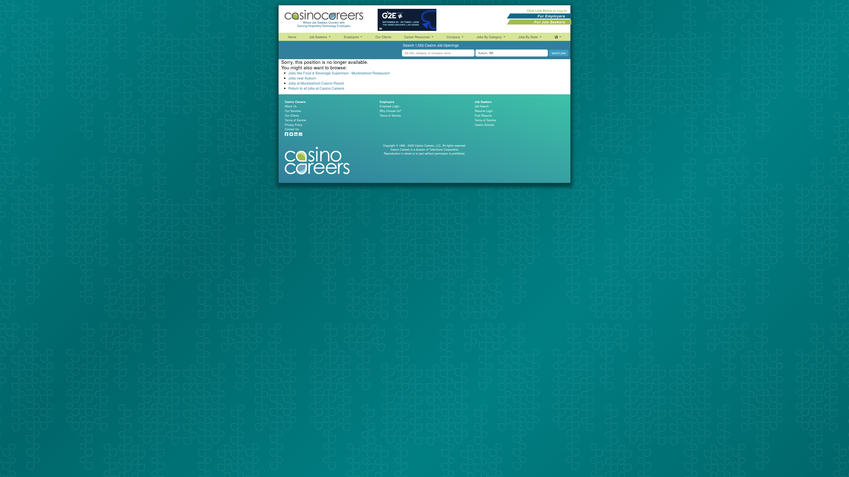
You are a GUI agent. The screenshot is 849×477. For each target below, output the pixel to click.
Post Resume (483, 115)
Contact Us (292, 129)
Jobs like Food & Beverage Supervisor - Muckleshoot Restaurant (339, 73)
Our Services (293, 111)
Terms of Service (295, 120)
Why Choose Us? (390, 111)
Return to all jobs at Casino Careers (316, 88)
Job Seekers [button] (318, 36)
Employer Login (389, 106)
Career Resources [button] (417, 36)
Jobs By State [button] (528, 36)
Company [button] (454, 36)
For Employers (551, 16)
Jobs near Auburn (302, 78)
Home (292, 36)
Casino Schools (484, 125)
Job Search (482, 106)
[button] (558, 36)
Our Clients (383, 36)
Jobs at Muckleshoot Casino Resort (316, 83)
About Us (290, 106)
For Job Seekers (549, 22)
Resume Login (484, 111)
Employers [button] (352, 36)
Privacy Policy (293, 125)
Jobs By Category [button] (490, 36)
